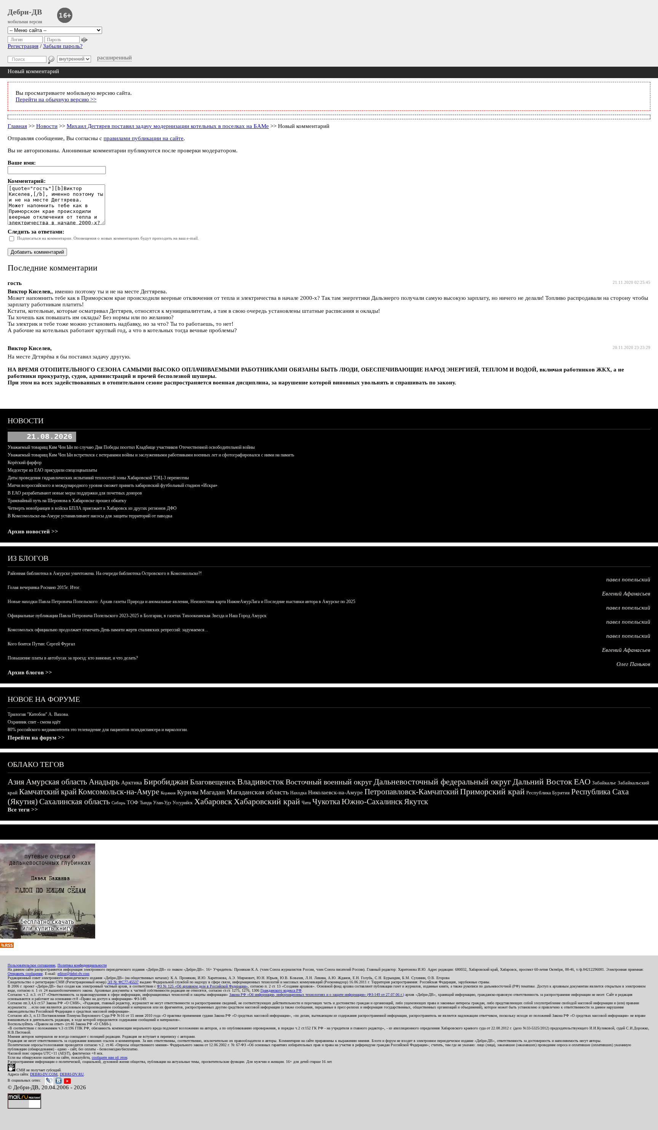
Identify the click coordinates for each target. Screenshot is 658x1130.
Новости (46, 126)
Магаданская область (258, 792)
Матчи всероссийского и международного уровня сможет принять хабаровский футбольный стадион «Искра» (112, 485)
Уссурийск (182, 802)
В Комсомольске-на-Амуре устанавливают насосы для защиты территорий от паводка (90, 516)
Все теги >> (23, 810)
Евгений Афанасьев (626, 594)
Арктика (131, 782)
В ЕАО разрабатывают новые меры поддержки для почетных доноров (75, 493)
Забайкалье (604, 783)
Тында (146, 802)
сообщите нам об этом (109, 1057)
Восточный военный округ (329, 782)
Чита (306, 802)
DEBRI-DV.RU (72, 1074)
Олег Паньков (633, 664)
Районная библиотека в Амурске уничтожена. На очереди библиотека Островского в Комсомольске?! (105, 573)
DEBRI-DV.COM (43, 1074)
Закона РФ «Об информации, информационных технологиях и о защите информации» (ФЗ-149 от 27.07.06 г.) (316, 994)
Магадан (212, 792)
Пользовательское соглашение (31, 965)
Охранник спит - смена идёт (34, 722)
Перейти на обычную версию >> (56, 99)
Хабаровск (213, 801)
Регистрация (23, 46)
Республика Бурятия (548, 792)
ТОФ (132, 802)
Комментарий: (27, 181)
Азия (16, 781)
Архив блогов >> (30, 672)
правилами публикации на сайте (144, 138)
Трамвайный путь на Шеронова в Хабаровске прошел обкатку (67, 500)
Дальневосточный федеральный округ (442, 781)
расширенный (114, 57)
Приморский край (492, 791)
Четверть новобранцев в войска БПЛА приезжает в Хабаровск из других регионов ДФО (92, 508)
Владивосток (260, 781)
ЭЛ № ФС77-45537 (123, 982)
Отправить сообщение (25, 974)
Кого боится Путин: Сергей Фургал (41, 644)
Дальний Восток (542, 781)
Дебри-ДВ (25, 12)
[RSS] (7, 946)
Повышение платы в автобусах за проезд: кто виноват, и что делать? (73, 658)
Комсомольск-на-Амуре (118, 791)
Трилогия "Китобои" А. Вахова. (38, 714)
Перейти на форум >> (36, 738)
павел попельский (628, 579)
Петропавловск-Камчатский (411, 791)
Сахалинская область (74, 801)
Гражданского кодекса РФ (281, 990)
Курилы (187, 792)
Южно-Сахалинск (372, 801)
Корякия (168, 793)
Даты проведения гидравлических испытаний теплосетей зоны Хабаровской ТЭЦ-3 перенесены (98, 477)
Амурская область (56, 781)
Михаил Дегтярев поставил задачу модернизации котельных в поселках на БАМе (168, 126)
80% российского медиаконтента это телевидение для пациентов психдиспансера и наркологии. (98, 729)
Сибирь (118, 802)
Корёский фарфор (25, 462)
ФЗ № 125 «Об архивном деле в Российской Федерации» (202, 986)
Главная (17, 126)
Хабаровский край (267, 801)
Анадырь (104, 781)
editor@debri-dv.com (73, 974)
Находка (298, 792)
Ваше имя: (22, 163)
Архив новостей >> (33, 531)
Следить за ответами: (36, 232)
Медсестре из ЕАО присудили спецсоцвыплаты (52, 470)
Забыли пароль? (63, 46)
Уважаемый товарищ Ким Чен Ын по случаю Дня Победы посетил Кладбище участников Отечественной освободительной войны (131, 447)
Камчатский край (48, 791)
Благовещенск (213, 782)
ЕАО (582, 781)
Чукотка (326, 801)
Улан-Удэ (162, 802)
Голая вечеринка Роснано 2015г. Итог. (44, 587)
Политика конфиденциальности (82, 965)
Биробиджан (166, 781)
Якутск (416, 801)
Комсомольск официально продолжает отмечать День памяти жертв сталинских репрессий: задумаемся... (108, 629)
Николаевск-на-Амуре (335, 792)
